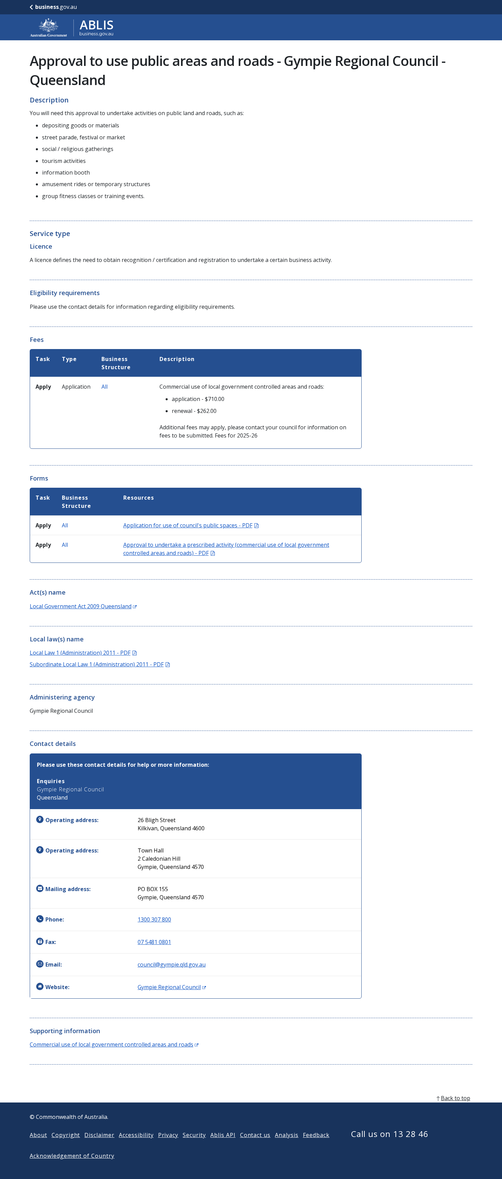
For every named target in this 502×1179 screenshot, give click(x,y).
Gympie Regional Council (172, 987)
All (104, 386)
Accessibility (136, 1135)
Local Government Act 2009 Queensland (83, 606)
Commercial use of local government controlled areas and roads (114, 1044)
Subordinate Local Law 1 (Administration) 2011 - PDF (100, 664)
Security (194, 1135)
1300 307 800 (154, 919)
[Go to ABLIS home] (72, 27)
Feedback (316, 1135)
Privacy (168, 1135)
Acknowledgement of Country (72, 1156)
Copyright (66, 1135)
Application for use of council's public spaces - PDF (191, 525)
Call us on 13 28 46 (390, 1133)
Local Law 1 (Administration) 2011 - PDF (83, 652)
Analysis (286, 1135)
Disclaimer (99, 1135)
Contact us (255, 1135)
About (38, 1135)
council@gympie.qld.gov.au (172, 964)
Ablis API (223, 1135)
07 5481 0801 (154, 942)
